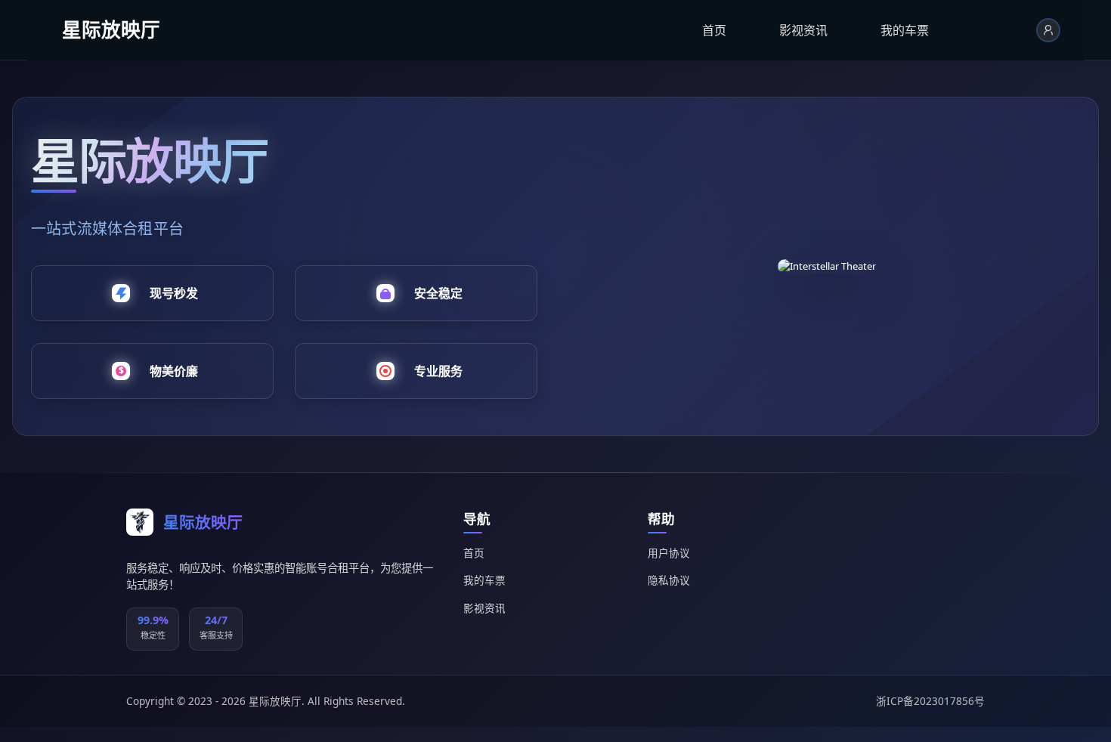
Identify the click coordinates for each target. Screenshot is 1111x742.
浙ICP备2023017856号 (930, 701)
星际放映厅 (111, 30)
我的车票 (904, 30)
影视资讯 (803, 30)
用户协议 (669, 553)
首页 (714, 30)
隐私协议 (669, 580)
